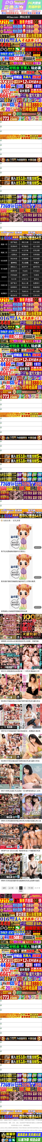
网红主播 (25, 242)
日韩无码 (36, 295)
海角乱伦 (25, 287)
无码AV (4, 277)
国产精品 (14, 242)
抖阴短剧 (25, 295)
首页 (4, 888)
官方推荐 (4, 269)
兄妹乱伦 (25, 291)
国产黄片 (14, 283)
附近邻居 (14, 259)
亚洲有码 (14, 246)
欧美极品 (25, 246)
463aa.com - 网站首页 (18, 17)
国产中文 (14, 291)
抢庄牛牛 (25, 267)
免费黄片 (36, 283)
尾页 (20, 891)
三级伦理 (14, 250)
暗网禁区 (14, 287)
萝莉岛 (36, 279)
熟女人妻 (25, 283)
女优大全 (25, 279)
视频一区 (4, 244)
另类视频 (36, 254)
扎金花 (25, 271)
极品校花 (14, 295)
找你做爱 (36, 259)
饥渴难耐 (25, 259)
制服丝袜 (25, 254)
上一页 (11, 888)
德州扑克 (36, 267)
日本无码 (36, 242)
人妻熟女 (14, 254)
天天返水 (36, 271)
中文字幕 (25, 250)
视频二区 (4, 252)
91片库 (13, 279)
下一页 (30, 888)
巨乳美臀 (36, 250)
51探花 (36, 275)
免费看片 (4, 293)
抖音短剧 (14, 275)
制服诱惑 (36, 287)
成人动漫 (36, 246)
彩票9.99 (14, 271)
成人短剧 (36, 291)
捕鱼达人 (14, 267)
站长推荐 (4, 261)
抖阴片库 (4, 285)
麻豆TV (25, 275)
